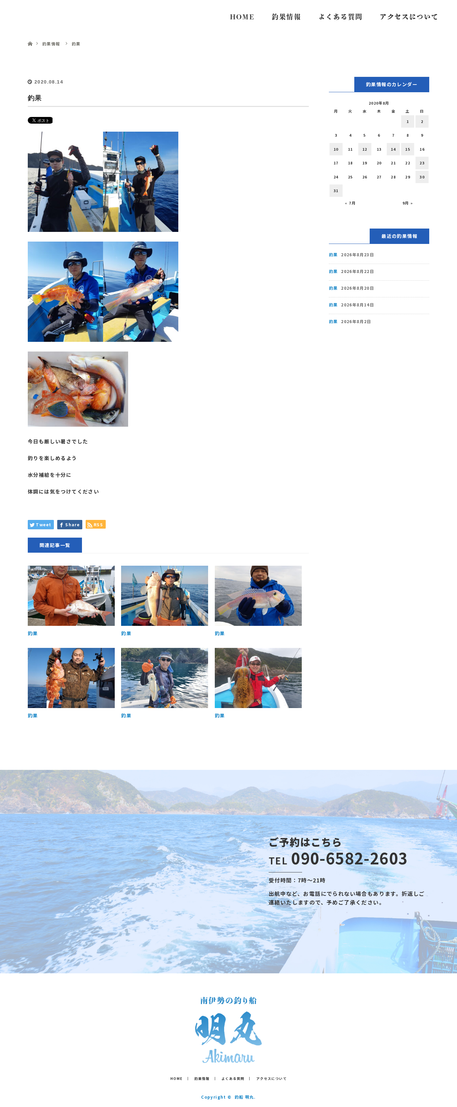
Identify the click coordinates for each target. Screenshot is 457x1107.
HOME (242, 16)
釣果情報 (286, 16)
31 (336, 190)
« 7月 (350, 202)
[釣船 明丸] (228, 1058)
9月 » (407, 202)
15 (407, 149)
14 (393, 149)
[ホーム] (30, 35)
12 (364, 149)
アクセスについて (409, 16)
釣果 (33, 633)
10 (336, 149)
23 (422, 162)
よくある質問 (340, 16)
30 (422, 176)
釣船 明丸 (40, 16)
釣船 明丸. (245, 1097)
